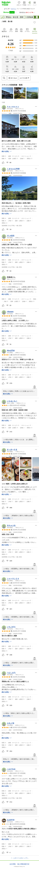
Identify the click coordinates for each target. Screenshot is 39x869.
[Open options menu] (36, 106)
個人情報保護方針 (23, 864)
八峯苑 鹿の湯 (7, 21)
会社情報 (13, 864)
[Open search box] (4, 78)
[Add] (34, 22)
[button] (7, 93)
